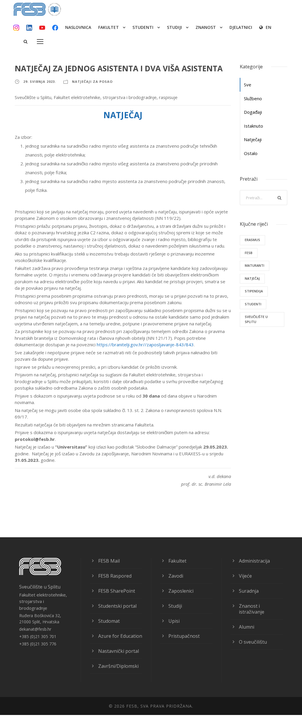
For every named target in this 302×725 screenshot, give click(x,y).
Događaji (253, 112)
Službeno (253, 98)
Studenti (253, 304)
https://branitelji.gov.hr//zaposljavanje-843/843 (145, 344)
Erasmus (252, 240)
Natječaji (253, 139)
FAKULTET (108, 27)
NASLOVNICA (78, 27)
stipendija (254, 291)
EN (268, 27)
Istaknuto (253, 126)
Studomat (109, 621)
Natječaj (252, 278)
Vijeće (245, 576)
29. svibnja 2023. (39, 81)
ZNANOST (206, 27)
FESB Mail (109, 561)
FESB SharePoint (116, 591)
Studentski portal (117, 606)
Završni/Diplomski (118, 666)
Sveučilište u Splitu (256, 319)
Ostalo (250, 153)
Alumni (246, 627)
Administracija (254, 561)
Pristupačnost (184, 636)
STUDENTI (142, 27)
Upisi (174, 621)
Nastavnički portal (118, 651)
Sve (247, 85)
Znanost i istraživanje (251, 609)
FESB (248, 253)
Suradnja (249, 591)
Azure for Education (120, 636)
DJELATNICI (240, 27)
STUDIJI (174, 27)
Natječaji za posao (92, 81)
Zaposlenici (180, 591)
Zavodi (175, 576)
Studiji (175, 606)
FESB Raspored (115, 576)
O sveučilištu (253, 642)
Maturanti (254, 265)
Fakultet (177, 561)
